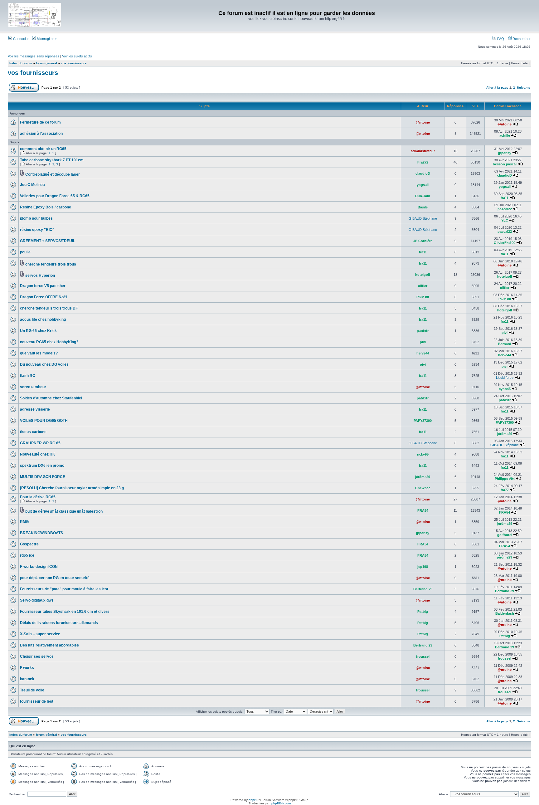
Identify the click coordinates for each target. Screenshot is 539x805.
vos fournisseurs (74, 63)
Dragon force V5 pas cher (43, 286)
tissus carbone (33, 432)
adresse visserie (35, 409)
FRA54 (422, 510)
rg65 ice (27, 555)
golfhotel (504, 535)
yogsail (423, 185)
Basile (423, 207)
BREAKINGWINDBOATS (41, 533)
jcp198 (422, 566)
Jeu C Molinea (32, 185)
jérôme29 (504, 434)
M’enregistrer (46, 39)
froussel (423, 656)
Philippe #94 (505, 479)
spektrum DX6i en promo (42, 465)
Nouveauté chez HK (37, 454)
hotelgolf (422, 274)
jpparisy (504, 153)
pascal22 (505, 209)
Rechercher (521, 39)
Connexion (20, 39)
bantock (27, 679)
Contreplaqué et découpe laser (52, 174)
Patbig (422, 611)
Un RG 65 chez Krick (38, 331)
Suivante (523, 87)
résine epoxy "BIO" (37, 229)
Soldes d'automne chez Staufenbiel (51, 398)
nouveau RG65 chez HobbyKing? (49, 342)
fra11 (504, 198)
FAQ (500, 39)
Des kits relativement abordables (49, 645)
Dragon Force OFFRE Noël (43, 297)
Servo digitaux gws (37, 600)
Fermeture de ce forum (40, 122)
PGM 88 (422, 297)
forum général (46, 63)
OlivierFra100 (504, 243)
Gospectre (29, 544)
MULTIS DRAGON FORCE (42, 477)
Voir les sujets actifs (77, 56)
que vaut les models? (39, 353)
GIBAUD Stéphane (423, 218)
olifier (422, 286)
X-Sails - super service (40, 634)
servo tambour (33, 387)
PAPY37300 (423, 420)
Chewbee (422, 488)
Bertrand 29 (422, 589)
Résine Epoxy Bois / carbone (45, 207)
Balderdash (504, 613)
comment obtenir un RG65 (43, 149)
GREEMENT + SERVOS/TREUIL (47, 241)
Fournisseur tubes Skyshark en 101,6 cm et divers (64, 611)
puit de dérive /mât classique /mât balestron (64, 511)
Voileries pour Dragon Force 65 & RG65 (55, 196)
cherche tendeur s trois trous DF (49, 308)
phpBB (254, 800)
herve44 (422, 353)
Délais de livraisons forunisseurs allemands (59, 623)
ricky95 (423, 454)
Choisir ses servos (37, 656)
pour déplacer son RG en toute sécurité (55, 578)
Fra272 (422, 162)
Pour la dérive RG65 (38, 497)
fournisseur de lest (36, 701)
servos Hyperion (40, 275)
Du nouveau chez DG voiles (44, 364)
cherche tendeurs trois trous (50, 264)
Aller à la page (497, 87)
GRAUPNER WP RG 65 (40, 443)
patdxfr (423, 331)
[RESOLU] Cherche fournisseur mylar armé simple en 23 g (72, 488)
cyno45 (505, 389)
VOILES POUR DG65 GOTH (44, 420)
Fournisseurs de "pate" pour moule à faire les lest (64, 589)
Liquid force (504, 377)
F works (27, 668)
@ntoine (423, 122)
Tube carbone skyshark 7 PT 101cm (52, 160)
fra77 (505, 490)
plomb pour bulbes (36, 218)
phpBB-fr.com (281, 803)
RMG (24, 522)
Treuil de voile (32, 690)
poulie (25, 252)
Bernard (504, 344)
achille (504, 135)
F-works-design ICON (39, 566)
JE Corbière (422, 241)
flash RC (27, 375)
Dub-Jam (422, 196)
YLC (504, 220)
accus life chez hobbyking (43, 319)
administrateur (423, 151)
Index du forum (20, 63)
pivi (504, 332)
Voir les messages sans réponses (33, 56)
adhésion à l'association (41, 133)
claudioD (422, 173)
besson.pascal (505, 164)
